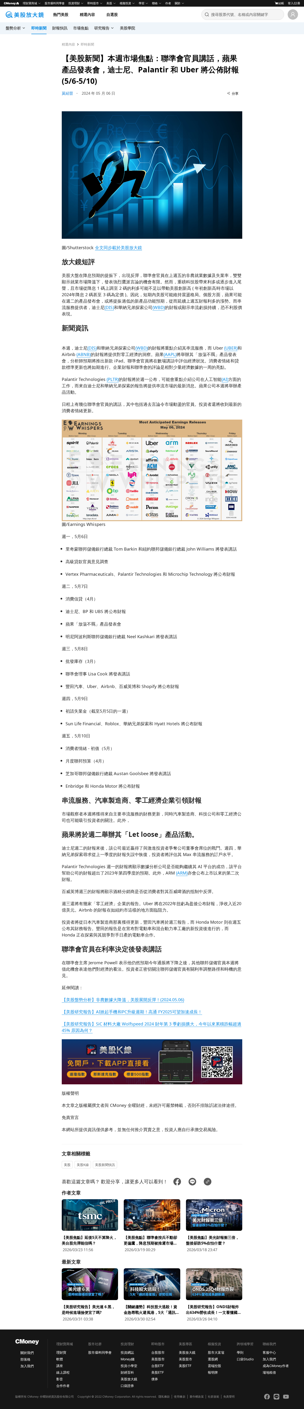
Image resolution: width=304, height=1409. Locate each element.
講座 (59, 1366)
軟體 (59, 1359)
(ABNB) (83, 354)
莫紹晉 (67, 93)
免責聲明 (229, 1396)
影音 (59, 1379)
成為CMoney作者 (276, 1366)
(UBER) (231, 348)
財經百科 (127, 1372)
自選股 (112, 14)
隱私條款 (164, 1396)
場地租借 (269, 1372)
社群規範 (213, 1396)
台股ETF (157, 1366)
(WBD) (158, 307)
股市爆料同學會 (55, 3)
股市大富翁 (216, 1352)
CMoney (10, 3)
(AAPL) (170, 354)
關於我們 (27, 1353)
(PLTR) (113, 379)
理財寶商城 (30, 3)
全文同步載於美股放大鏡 (118, 247)
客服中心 (269, 1352)
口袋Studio (245, 1359)
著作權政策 (197, 1396)
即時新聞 (87, 44)
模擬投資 (125, 3)
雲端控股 (214, 1366)
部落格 (25, 1359)
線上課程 (63, 1372)
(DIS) (109, 307)
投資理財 (74, 3)
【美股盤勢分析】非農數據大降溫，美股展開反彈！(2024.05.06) (123, 999)
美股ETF (157, 1372)
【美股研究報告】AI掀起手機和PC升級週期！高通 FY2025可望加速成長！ (132, 1012)
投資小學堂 (129, 1366)
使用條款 (179, 1396)
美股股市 (158, 1359)
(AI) (225, 379)
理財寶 (61, 1352)
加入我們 (27, 1366)
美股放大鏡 (129, 1379)
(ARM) (182, 873)
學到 (240, 1352)
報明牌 (213, 1372)
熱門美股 (60, 14)
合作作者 (63, 1386)
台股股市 (158, 1352)
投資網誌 (127, 1352)
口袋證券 (127, 1386)
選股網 (213, 1359)
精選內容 (87, 14)
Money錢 (127, 1359)
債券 (154, 1379)
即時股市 (93, 3)
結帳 (281, 3)
